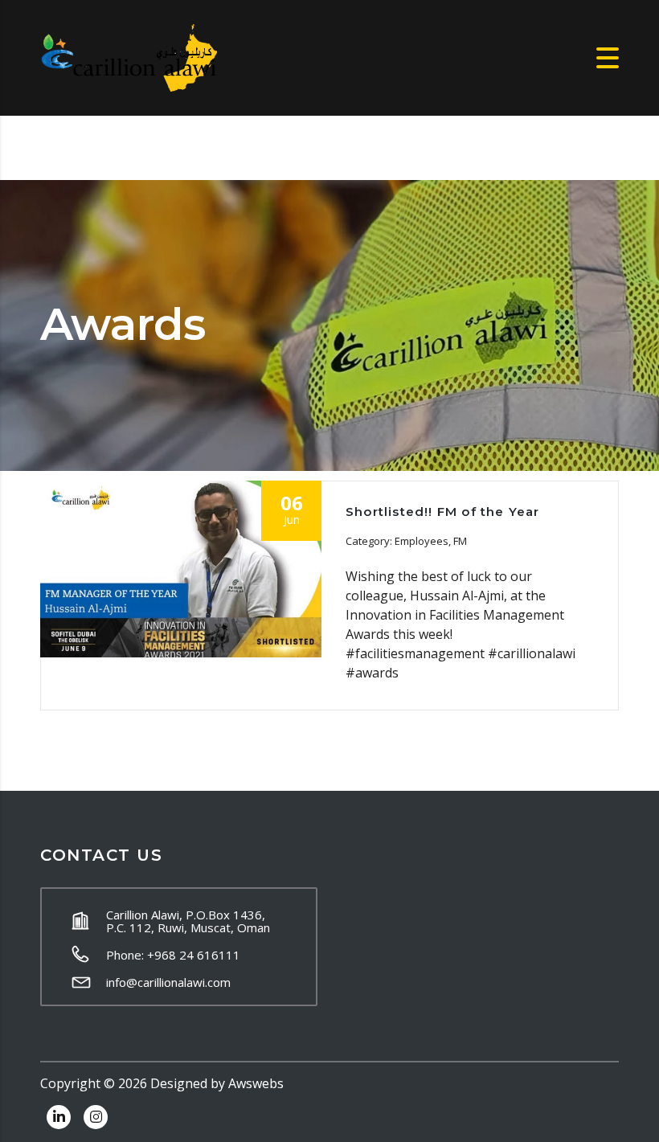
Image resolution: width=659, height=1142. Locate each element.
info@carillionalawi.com (168, 982)
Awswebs (256, 1083)
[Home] (128, 56)
